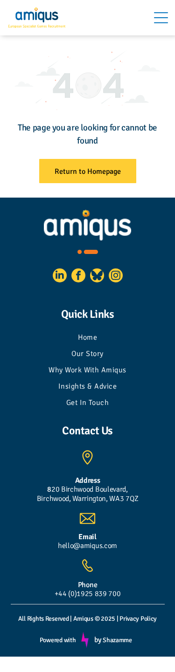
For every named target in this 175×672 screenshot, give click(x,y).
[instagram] (116, 276)
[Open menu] (161, 18)
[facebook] (78, 276)
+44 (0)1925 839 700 (88, 593)
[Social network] (97, 276)
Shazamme (117, 640)
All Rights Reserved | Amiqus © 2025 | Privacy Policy (87, 619)
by (97, 640)
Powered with (58, 640)
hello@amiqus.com (87, 545)
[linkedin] (60, 276)
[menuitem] (87, 338)
